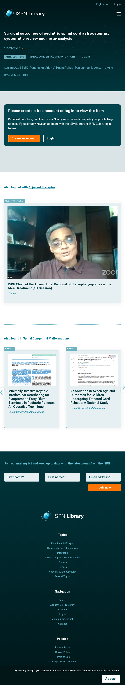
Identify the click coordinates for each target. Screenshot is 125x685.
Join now (104, 487)
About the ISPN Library (62, 604)
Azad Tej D (21, 67)
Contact (62, 623)
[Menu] (117, 13)
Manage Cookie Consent (62, 661)
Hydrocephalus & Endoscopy (62, 548)
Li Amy (95, 67)
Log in (117, 4)
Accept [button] (111, 679)
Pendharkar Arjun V (42, 67)
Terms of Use (62, 656)
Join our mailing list (62, 619)
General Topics (63, 576)
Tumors (85, 56)
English (100, 4)
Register (62, 609)
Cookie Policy (62, 652)
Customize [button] (88, 670)
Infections (62, 552)
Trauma (62, 562)
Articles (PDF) (15, 56)
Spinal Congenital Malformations (52, 56)
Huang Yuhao (64, 67)
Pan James (82, 67)
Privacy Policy (62, 647)
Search (62, 600)
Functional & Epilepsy (62, 543)
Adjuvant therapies (41, 187)
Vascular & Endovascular (62, 571)
